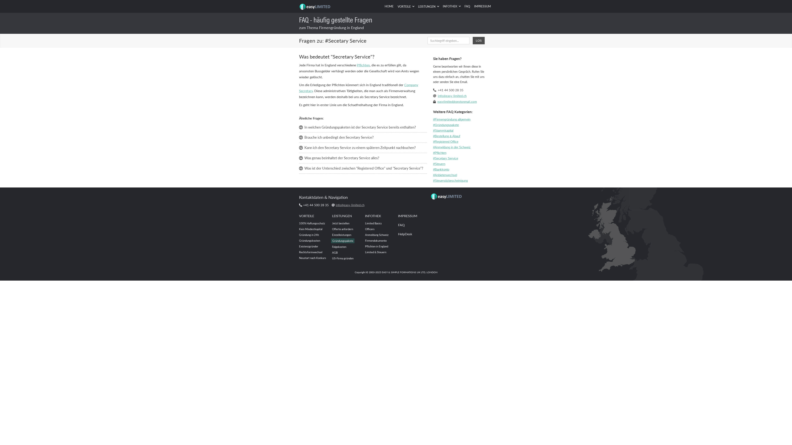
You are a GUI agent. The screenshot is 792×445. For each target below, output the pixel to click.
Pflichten (363, 65)
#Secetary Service (445, 158)
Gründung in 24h (309, 235)
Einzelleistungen (341, 235)
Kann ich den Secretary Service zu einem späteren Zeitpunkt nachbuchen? (360, 147)
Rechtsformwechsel (310, 252)
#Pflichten (439, 153)
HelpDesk (405, 234)
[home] (315, 5)
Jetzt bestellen (340, 223)
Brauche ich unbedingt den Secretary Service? (339, 137)
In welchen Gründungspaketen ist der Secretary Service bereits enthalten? (360, 127)
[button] (406, 6)
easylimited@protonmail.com (457, 101)
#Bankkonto (441, 169)
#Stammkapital (443, 130)
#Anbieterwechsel (445, 175)
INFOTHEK (373, 215)
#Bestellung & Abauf (446, 136)
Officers (370, 229)
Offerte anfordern (342, 229)
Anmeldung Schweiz (377, 235)
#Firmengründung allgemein (451, 119)
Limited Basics (373, 223)
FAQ (467, 6)
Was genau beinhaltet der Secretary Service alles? (341, 157)
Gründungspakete (342, 241)
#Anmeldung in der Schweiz (452, 147)
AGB (335, 252)
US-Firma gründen (343, 258)
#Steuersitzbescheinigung (450, 180)
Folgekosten (339, 247)
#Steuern (439, 164)
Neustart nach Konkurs (312, 258)
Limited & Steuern (375, 252)
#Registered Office (445, 141)
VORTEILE (306, 215)
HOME (389, 6)
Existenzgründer (308, 246)
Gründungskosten (309, 240)
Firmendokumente (376, 240)
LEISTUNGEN (342, 215)
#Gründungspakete (446, 125)
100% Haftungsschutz (312, 223)
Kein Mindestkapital (310, 229)
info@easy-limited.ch (452, 96)
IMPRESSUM (482, 6)
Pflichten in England (376, 246)
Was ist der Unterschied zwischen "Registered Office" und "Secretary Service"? (363, 168)
